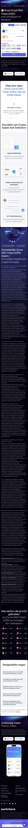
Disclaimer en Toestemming (4, 796)
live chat (18, 711)
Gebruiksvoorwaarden (6, 793)
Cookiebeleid (4, 788)
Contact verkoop (19, 794)
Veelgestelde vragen (20, 788)
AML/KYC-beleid (5, 790)
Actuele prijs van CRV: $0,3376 (9, 69)
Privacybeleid (4, 785)
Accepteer (14, 825)
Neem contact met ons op (20, 791)
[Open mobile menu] (25, 2)
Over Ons (17, 785)
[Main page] (6, 2)
